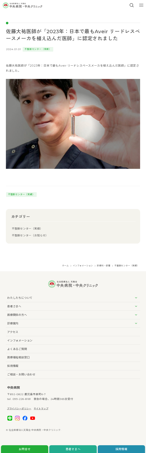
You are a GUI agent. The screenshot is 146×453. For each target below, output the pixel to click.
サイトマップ (41, 408)
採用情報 (121, 449)
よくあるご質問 (17, 349)
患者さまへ (73, 449)
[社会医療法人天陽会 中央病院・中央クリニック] (22, 5)
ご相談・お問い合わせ (21, 374)
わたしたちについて (20, 298)
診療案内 (12, 323)
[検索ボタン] (131, 5)
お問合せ (25, 449)
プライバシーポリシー (19, 408)
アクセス (12, 332)
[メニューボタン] (141, 5)
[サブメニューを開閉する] (136, 297)
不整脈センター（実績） (38, 49)
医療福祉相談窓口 (18, 357)
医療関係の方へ (17, 315)
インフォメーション (20, 340)
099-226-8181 (22, 398)
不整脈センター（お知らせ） (30, 235)
